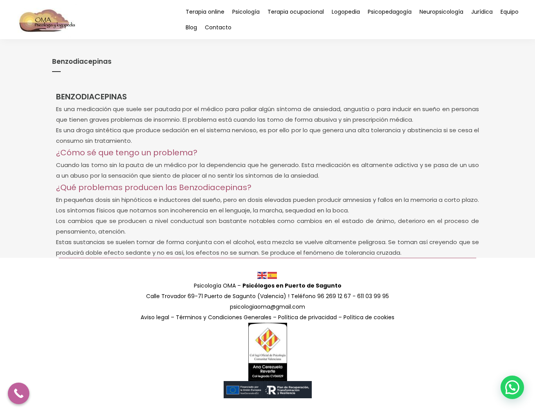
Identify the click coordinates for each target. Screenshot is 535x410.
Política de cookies (368, 317)
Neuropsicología (441, 12)
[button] (512, 387)
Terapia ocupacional (296, 12)
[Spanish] (273, 275)
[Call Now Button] (18, 393)
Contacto (218, 27)
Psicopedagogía (390, 12)
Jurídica (482, 12)
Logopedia (346, 12)
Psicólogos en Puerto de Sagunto (292, 286)
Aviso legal (155, 317)
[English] (262, 275)
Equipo (510, 12)
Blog (191, 27)
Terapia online (205, 12)
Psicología (246, 12)
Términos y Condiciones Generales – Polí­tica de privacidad (256, 317)
